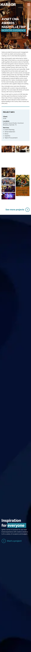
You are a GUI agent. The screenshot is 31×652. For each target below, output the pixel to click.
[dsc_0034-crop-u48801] (8, 196)
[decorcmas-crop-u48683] (22, 156)
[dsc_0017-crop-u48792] (8, 188)
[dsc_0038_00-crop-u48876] (8, 163)
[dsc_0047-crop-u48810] (8, 149)
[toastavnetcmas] (8, 172)
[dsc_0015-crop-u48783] (22, 163)
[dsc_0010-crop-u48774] (8, 181)
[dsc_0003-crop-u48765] (8, 156)
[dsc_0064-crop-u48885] (22, 171)
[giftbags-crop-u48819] (22, 149)
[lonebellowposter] (22, 185)
